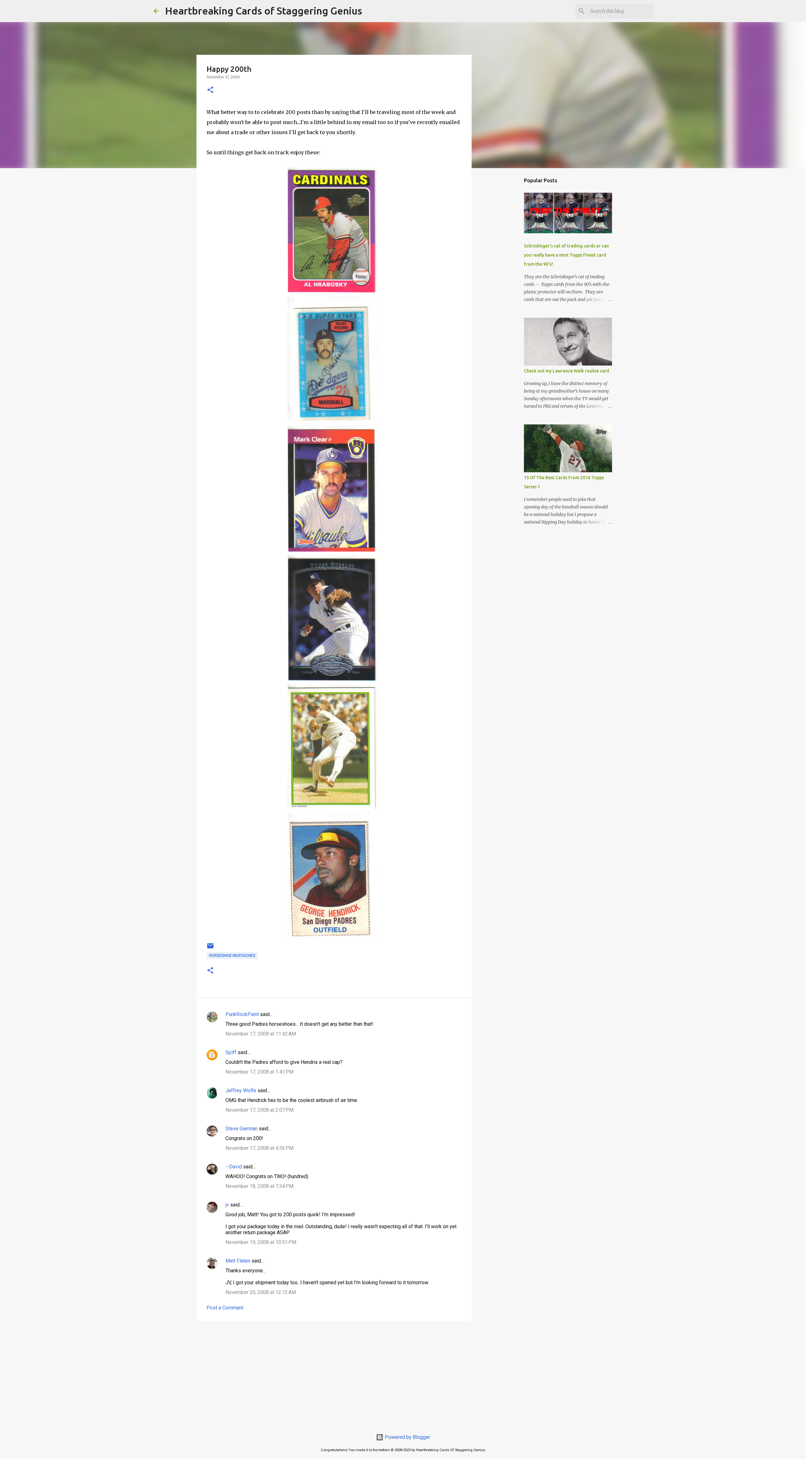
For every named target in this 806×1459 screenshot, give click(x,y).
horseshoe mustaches (232, 955)
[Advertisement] (334, 1374)
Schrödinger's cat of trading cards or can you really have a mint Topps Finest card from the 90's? (566, 255)
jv (227, 1205)
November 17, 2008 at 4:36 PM (259, 1148)
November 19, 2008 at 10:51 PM (260, 1242)
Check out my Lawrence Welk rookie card (566, 370)
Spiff (230, 1052)
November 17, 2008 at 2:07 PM (259, 1110)
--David (233, 1167)
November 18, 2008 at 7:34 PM (259, 1186)
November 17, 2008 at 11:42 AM (260, 1034)
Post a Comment (225, 1308)
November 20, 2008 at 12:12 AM (260, 1292)
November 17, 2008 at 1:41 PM (259, 1072)
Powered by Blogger (406, 1437)
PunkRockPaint (242, 1014)
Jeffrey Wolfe (240, 1090)
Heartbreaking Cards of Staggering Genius (263, 10)
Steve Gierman (241, 1129)
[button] (210, 90)
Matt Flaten (237, 1261)
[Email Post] (210, 948)
